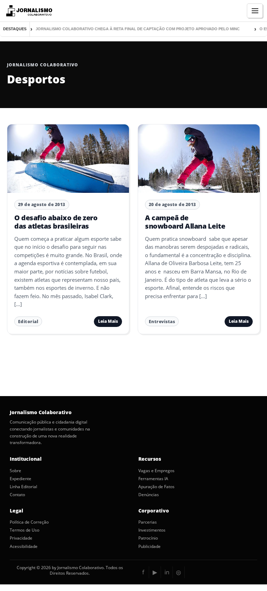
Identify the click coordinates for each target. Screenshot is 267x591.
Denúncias (148, 495)
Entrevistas (162, 321)
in (166, 572)
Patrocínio (148, 538)
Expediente (20, 479)
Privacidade (21, 538)
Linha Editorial (23, 487)
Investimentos (151, 530)
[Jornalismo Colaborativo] (28, 10)
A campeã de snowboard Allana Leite (185, 222)
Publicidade (149, 546)
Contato (17, 495)
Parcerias (147, 522)
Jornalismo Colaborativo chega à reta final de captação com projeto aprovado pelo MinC (132, 29)
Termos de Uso (24, 530)
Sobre (15, 471)
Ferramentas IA (153, 479)
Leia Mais (108, 321)
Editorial (28, 321)
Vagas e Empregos (156, 471)
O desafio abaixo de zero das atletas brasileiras (55, 222)
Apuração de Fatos (156, 487)
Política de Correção (29, 522)
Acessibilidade (24, 546)
